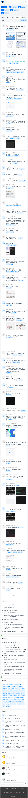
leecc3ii (7, 376)
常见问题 (5, 688)
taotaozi (7, 302)
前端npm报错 (9, 131)
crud (7, 116)
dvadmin (10, 552)
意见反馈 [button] (6, 13)
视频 (17, 63)
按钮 (9, 688)
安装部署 (8, 82)
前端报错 (20, 552)
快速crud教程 (9, 72)
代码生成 (11, 116)
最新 (3, 17)
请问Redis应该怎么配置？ (11, 715)
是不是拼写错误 (9, 544)
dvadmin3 (12, 232)
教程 (7, 30)
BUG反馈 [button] (23, 7)
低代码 (21, 697)
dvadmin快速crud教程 (9, 605)
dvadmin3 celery (9, 337)
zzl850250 (8, 408)
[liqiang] (3, 779)
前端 (4, 684)
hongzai (8, 773)
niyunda (7, 216)
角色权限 (17, 155)
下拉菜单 (15, 355)
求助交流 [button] (16, 10)
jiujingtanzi (8, 366)
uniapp (20, 175)
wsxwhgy (8, 351)
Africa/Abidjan (9, 479)
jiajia (7, 391)
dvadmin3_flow (9, 264)
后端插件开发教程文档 (9, 607)
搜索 (10, 701)
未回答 (23, 17)
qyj (6, 414)
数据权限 (8, 706)
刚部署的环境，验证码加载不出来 (11, 660)
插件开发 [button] (6, 10)
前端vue (17, 271)
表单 (23, 699)
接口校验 (8, 123)
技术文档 (8, 590)
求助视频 (23, 410)
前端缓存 (21, 583)
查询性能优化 (19, 320)
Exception (8, 127)
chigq (7, 586)
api (3, 701)
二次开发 (8, 155)
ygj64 (7, 384)
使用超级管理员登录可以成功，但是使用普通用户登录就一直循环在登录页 (15, 746)
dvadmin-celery (12, 691)
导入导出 (5, 693)
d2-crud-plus (19, 686)
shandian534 (8, 441)
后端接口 (5, 697)
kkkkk (7, 242)
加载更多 (14, 595)
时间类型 (8, 569)
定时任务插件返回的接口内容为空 (13, 729)
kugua (7, 268)
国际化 (18, 138)
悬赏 (13, 17)
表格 (15, 704)
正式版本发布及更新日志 (9, 645)
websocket (5, 691)
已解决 (3, 20)
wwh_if (7, 573)
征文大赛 (12, 30)
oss (18, 577)
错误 (9, 188)
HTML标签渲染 (19, 90)
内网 (11, 305)
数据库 (15, 163)
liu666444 (8, 525)
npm (19, 280)
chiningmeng (8, 581)
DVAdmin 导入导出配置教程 (10, 612)
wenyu (7, 209)
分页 (7, 699)
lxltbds (7, 459)
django (7, 245)
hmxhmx (7, 483)
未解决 (17, 17)
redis (7, 288)
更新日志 (8, 56)
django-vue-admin (10, 271)
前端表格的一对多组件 (9, 622)
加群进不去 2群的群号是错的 (12, 740)
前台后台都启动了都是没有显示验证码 (13, 673)
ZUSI (7, 159)
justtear (7, 76)
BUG (19, 527)
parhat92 (7, 86)
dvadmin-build (12, 138)
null (7, 756)
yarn (23, 280)
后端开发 (21, 238)
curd (4, 699)
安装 (7, 701)
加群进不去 (8, 394)
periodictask (13, 511)
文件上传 (8, 577)
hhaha (7, 135)
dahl (6, 236)
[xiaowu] (3, 768)
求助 (19, 695)
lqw (6, 284)
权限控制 (10, 419)
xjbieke (7, 541)
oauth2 (7, 446)
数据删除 (8, 463)
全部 (5, 7)
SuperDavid (8, 120)
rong (6, 548)
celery (21, 380)
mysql (7, 704)
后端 (7, 224)
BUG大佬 (14, 312)
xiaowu (7, 767)
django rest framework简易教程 (11, 619)
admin (15, 245)
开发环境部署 (12, 224)
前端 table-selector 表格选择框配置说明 (13, 631)
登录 (11, 288)
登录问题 (11, 387)
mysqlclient (21, 169)
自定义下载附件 (17, 98)
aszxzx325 (8, 259)
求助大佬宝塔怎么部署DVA (11, 743)
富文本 (9, 693)
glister (7, 334)
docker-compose (16, 693)
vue (11, 245)
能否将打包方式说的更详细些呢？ (13, 205)
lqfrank (7, 228)
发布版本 (13, 56)
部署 (7, 305)
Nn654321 (8, 423)
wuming (7, 167)
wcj (6, 508)
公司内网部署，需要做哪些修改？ (13, 718)
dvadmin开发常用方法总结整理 (11, 610)
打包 (12, 188)
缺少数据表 (8, 372)
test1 (7, 309)
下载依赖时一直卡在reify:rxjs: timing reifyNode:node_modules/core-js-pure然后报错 (15, 648)
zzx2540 (7, 173)
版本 (4, 706)
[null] (3, 756)
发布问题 (24, 20)
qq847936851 (8, 474)
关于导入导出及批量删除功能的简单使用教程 (14, 624)
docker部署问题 (16, 362)
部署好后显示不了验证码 (17, 701)
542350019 (8, 358)
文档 (14, 63)
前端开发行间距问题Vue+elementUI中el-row (14, 666)
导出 (22, 527)
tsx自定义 (20, 355)
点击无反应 (20, 213)
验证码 (15, 427)
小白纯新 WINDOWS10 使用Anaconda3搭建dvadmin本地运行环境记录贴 (14, 616)
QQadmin (8, 566)
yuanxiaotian (9, 761)
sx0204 (7, 316)
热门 (8, 17)
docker (15, 695)
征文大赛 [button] (14, 7)
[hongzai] (3, 773)
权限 (13, 155)
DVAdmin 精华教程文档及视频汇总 (12, 642)
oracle (19, 699)
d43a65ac (8, 152)
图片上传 (13, 577)
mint (6, 67)
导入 (13, 697)
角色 (4, 704)
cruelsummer (8, 467)
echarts (22, 693)
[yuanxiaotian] (3, 762)
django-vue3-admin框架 (18, 72)
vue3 (15, 699)
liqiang (7, 25)
